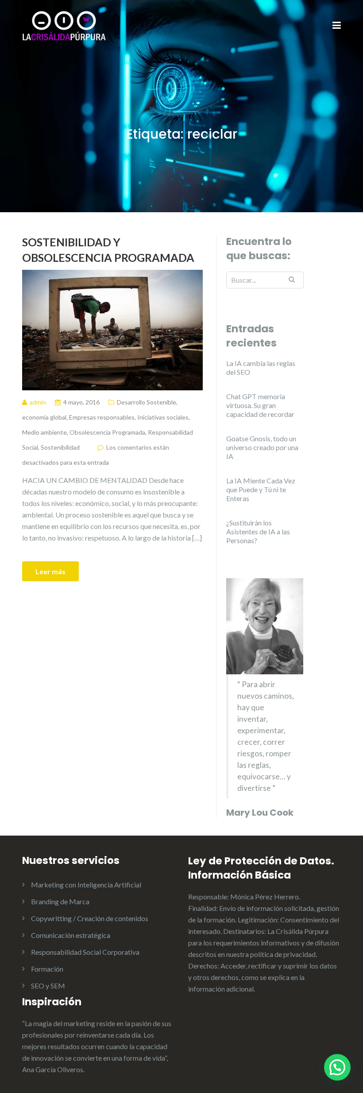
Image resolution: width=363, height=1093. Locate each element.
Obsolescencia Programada (107, 432)
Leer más (50, 571)
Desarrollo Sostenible (146, 402)
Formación (47, 969)
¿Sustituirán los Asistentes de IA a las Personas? (258, 531)
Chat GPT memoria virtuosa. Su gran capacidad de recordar (260, 405)
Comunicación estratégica (70, 935)
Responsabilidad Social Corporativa (85, 952)
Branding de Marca (60, 901)
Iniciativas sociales (163, 417)
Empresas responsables (102, 417)
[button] (337, 1067)
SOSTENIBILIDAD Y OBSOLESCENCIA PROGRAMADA (108, 249)
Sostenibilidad (60, 447)
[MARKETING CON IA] (64, 25)
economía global (44, 417)
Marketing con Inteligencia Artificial (86, 884)
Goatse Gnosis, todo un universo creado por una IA (262, 447)
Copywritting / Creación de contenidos (89, 918)
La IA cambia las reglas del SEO (260, 367)
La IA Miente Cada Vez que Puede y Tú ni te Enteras (260, 489)
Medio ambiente (44, 432)
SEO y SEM (48, 985)
